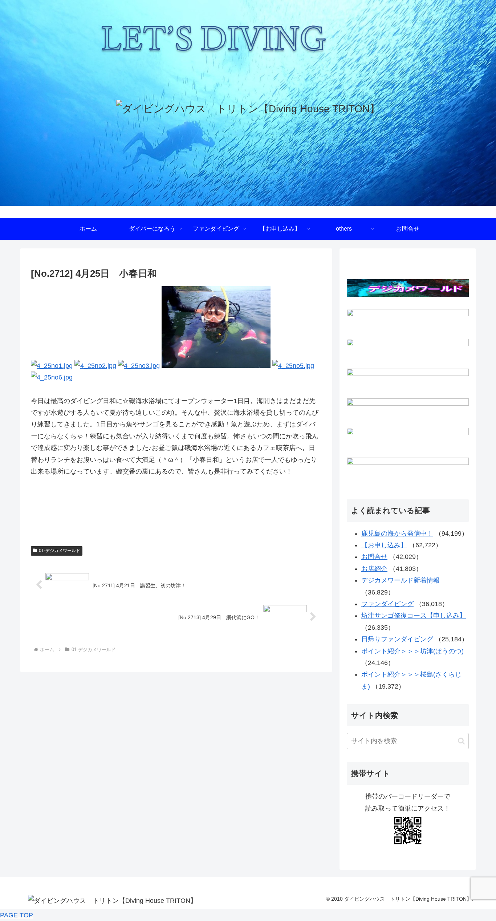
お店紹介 (374, 568)
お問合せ (374, 556)
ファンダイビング (387, 604)
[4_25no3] (139, 365)
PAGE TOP (16, 915)
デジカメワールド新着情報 (400, 580)
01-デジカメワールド (59, 550)
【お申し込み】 (384, 545)
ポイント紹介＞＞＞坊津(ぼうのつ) (412, 651)
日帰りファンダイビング (397, 639)
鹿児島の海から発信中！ (397, 533)
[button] (461, 741)
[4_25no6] (52, 377)
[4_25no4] (216, 365)
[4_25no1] (52, 365)
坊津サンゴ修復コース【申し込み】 (413, 615)
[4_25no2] (95, 365)
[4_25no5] (293, 365)
